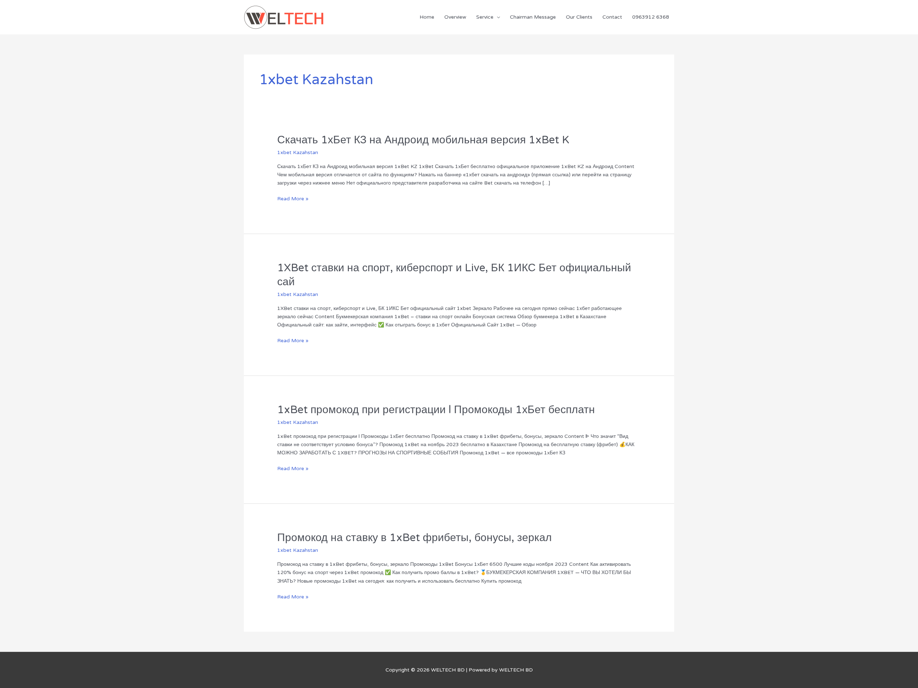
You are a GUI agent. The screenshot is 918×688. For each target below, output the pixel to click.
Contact (612, 17)
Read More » (292, 199)
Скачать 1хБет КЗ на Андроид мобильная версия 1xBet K (423, 140)
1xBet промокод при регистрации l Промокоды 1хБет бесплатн (436, 409)
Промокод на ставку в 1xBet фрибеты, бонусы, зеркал (414, 537)
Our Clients (579, 17)
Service (484, 17)
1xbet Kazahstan (297, 152)
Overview (455, 17)
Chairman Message (533, 17)
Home (427, 17)
